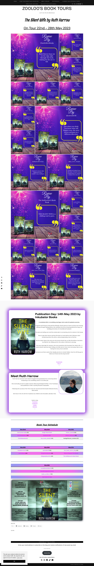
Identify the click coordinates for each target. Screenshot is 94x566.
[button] (35, 58)
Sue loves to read (47, 477)
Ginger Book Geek (47, 432)
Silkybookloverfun (46, 456)
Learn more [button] (19, 557)
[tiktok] (50, 560)
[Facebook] (78, 4)
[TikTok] (76, 4)
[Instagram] (74, 4)
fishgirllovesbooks (46, 453)
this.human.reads (21, 432)
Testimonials (55, 1)
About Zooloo (45, 1)
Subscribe (47, 553)
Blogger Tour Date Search (48, 3)
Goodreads (59, 362)
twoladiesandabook (46, 468)
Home (15, 1)
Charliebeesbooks (23, 438)
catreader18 (46, 450)
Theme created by (76, 564)
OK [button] (14, 561)
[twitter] (41, 560)
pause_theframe (70, 435)
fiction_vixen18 (70, 432)
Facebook (35, 402)
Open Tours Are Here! (32, 3)
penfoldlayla (22, 453)
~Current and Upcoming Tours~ (71, 1)
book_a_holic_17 (46, 474)
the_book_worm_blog (70, 450)
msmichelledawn (22, 435)
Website (35, 407)
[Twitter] (72, 4)
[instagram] (44, 560)
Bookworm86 (47, 435)
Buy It (59, 363)
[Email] (80, 4)
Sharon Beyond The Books (71, 453)
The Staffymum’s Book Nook (71, 456)
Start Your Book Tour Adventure (29, 1)
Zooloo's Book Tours (47, 8)
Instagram (35, 403)
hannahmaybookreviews (47, 471)
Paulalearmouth (22, 450)
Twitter (35, 405)
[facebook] (47, 560)
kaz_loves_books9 (46, 438)
